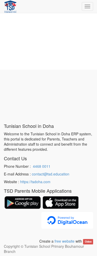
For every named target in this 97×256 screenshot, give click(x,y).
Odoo (88, 241)
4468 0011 (41, 166)
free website (64, 241)
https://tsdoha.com (35, 181)
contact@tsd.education (50, 173)
